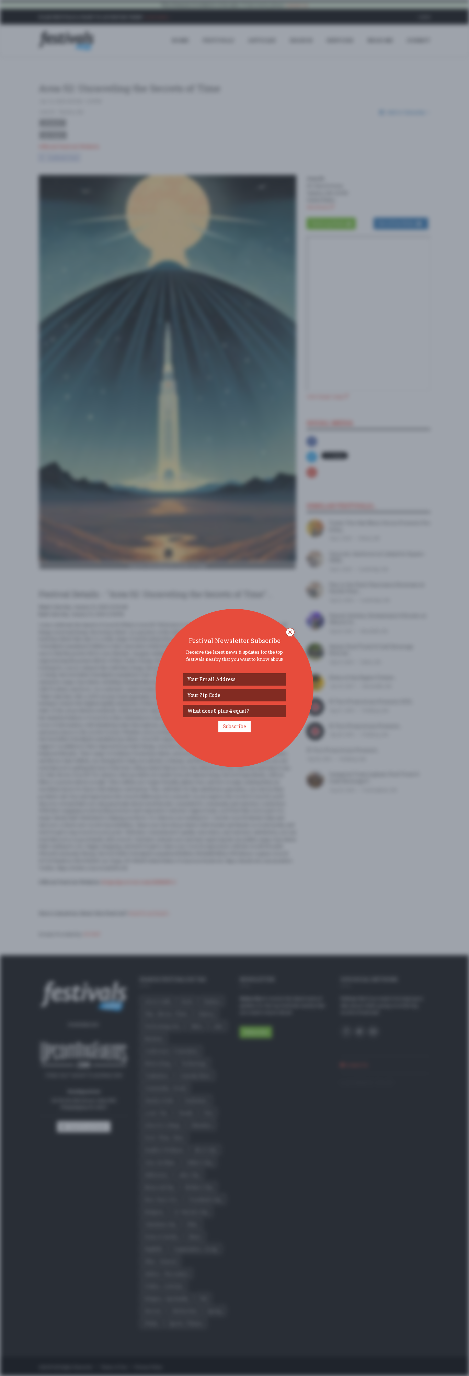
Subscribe (234, 726)
